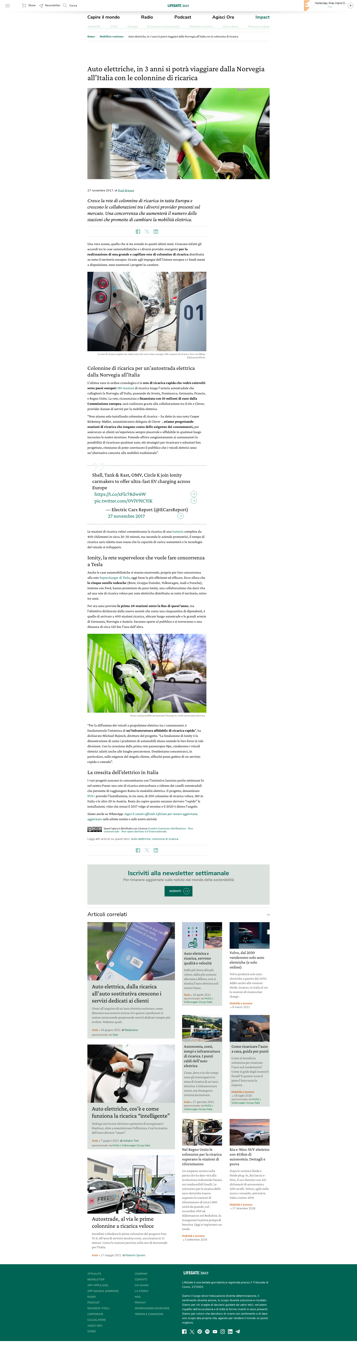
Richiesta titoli (98, 1308)
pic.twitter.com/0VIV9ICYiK (123, 501)
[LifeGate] (178, 5)
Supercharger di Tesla (114, 577)
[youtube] (215, 1331)
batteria (178, 531)
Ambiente (93, 27)
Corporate (95, 1314)
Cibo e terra (230, 27)
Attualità (94, 1274)
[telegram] (238, 1331)
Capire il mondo (103, 17)
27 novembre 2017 (126, 516)
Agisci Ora (223, 17)
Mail (138, 1297)
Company (141, 1274)
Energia (132, 27)
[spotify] (207, 1331)
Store (32, 5)
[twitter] (192, 1331)
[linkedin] (230, 1331)
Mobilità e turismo (201, 27)
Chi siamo (142, 1285)
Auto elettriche (140, 839)
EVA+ (91, 796)
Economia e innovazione (163, 27)
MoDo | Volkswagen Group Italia (131, 1145)
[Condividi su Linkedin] (156, 231)
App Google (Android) (102, 1291)
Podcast (182, 17)
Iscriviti (175, 891)
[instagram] (222, 1331)
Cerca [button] (73, 6)
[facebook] (184, 1331)
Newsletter (52, 5)
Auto (95, 1030)
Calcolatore (96, 1320)
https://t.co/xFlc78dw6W (120, 494)
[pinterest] (199, 1331)
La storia (141, 1291)
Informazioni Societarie (152, 1308)
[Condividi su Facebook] (138, 231)
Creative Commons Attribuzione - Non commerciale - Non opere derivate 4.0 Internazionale (148, 830)
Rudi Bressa (126, 190)
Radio (147, 17)
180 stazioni (125, 388)
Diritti (114, 27)
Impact (262, 17)
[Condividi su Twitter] (147, 231)
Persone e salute (259, 27)
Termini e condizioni (149, 1314)
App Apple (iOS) (97, 1285)
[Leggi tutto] (267, 914)
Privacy (140, 1302)
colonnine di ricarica (165, 839)
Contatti (141, 1279)
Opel (115, 1035)
